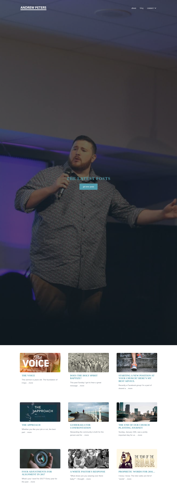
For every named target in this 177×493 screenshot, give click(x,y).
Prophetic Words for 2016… (137, 471)
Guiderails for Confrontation (80, 426)
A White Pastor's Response (87, 471)
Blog (141, 8)
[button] (155, 8)
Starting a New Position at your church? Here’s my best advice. (136, 378)
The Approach (31, 425)
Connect (150, 8)
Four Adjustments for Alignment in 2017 (37, 473)
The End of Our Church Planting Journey (134, 426)
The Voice (28, 375)
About (134, 8)
